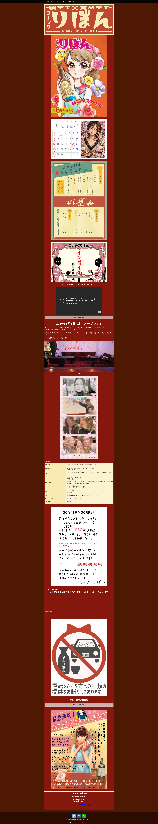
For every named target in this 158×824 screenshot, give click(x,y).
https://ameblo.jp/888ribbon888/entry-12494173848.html (82, 495)
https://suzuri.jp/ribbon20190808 (75, 498)
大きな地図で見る (49, 611)
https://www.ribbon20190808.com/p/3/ (79, 805)
